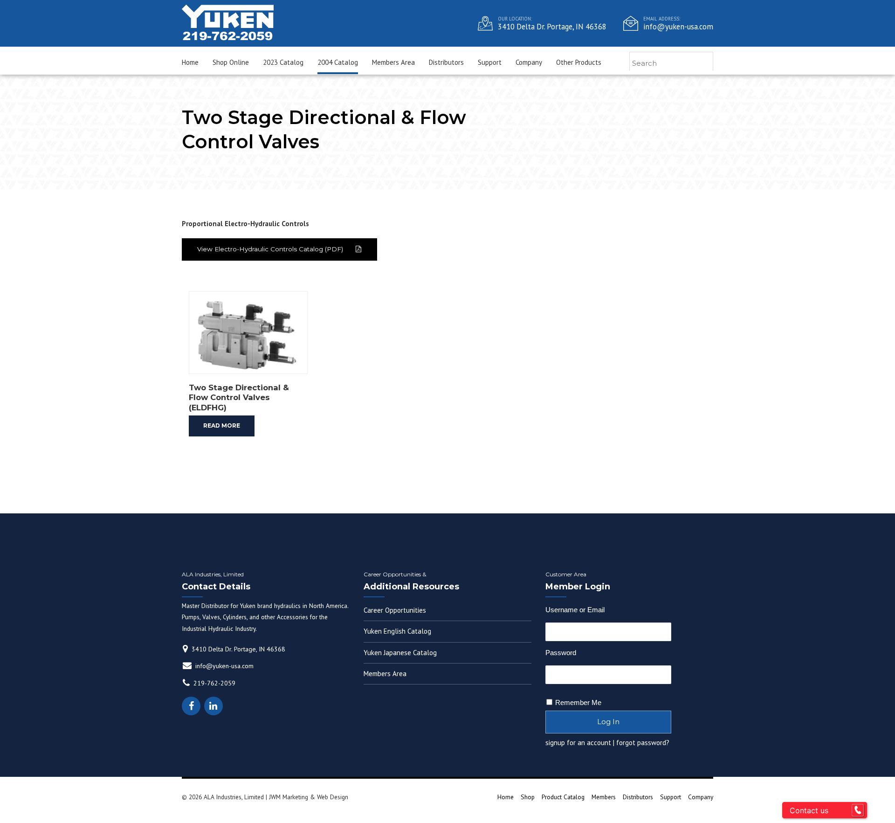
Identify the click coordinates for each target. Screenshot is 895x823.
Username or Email (575, 610)
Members (604, 797)
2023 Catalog (283, 62)
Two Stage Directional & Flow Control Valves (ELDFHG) (239, 397)
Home (190, 62)
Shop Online (231, 62)
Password (560, 653)
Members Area (393, 62)
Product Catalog (563, 797)
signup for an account (578, 742)
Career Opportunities (395, 610)
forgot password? (642, 742)
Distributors (446, 62)
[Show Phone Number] (858, 810)
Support (490, 62)
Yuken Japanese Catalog (400, 652)
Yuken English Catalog (397, 631)
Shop (528, 797)
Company (529, 62)
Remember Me (578, 702)
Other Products (578, 62)
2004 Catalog (337, 62)
